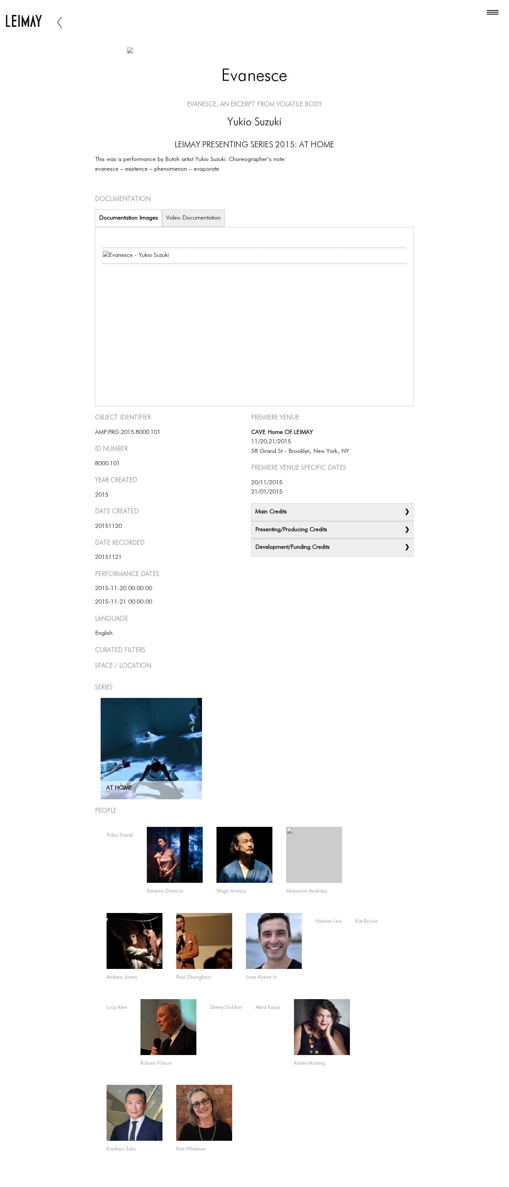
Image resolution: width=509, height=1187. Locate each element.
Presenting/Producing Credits (291, 530)
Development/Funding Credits (292, 547)
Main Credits (271, 512)
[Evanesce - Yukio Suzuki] (136, 256)
